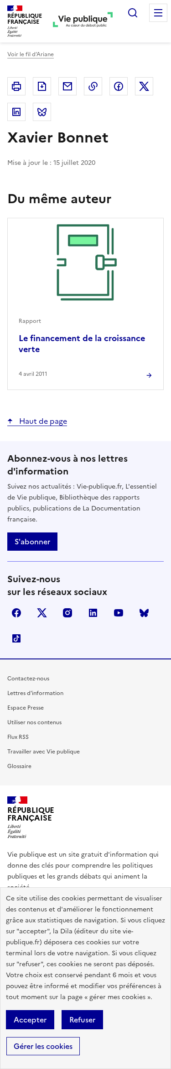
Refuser (82, 1019)
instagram (67, 613)
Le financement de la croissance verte (82, 343)
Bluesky (144, 613)
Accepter (30, 1019)
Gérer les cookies (43, 1046)
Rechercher (133, 13)
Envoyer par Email (67, 86)
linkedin (93, 613)
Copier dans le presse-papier (93, 86)
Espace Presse (25, 708)
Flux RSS (18, 737)
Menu (158, 13)
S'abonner (32, 541)
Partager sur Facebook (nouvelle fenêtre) (118, 86)
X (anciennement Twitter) (42, 613)
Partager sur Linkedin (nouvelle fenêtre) (16, 112)
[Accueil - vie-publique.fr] (83, 21)
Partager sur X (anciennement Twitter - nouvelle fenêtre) (144, 86)
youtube (118, 613)
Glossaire (19, 766)
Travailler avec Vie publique (43, 752)
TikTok (16, 638)
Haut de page (42, 421)
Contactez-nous (28, 678)
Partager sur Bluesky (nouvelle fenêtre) (42, 112)
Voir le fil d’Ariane (30, 54)
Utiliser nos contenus (34, 722)
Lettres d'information (35, 693)
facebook (16, 613)
